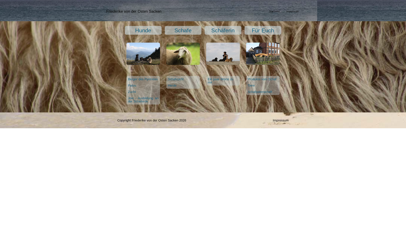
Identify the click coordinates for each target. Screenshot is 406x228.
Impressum (281, 120)
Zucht (132, 92)
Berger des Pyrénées (143, 79)
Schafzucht (176, 79)
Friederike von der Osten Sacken (133, 11)
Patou (132, 85)
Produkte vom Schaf (262, 79)
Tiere (251, 85)
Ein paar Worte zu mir (220, 80)
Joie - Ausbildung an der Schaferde (143, 99)
